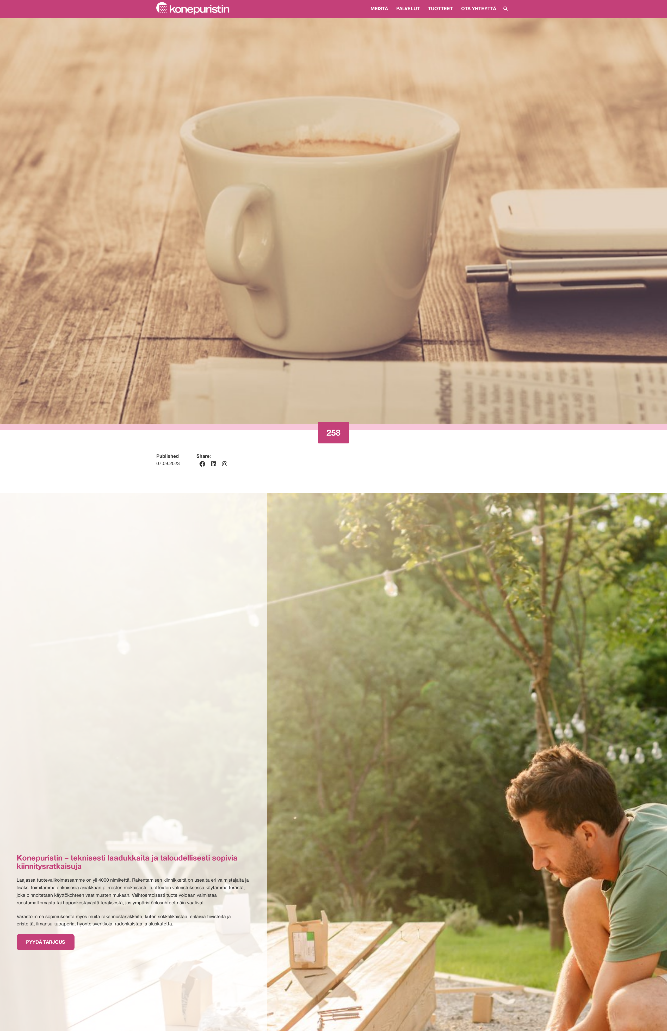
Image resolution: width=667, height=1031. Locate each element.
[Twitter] (224, 464)
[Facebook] (202, 464)
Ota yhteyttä (478, 8)
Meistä (379, 8)
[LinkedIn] (213, 464)
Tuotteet (440, 8)
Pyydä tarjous (45, 942)
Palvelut (408, 8)
